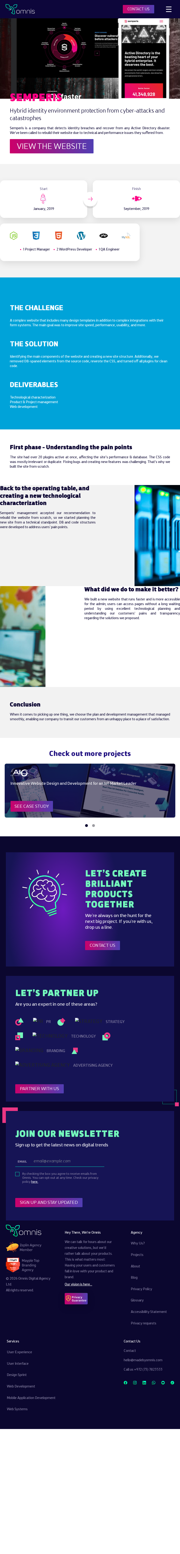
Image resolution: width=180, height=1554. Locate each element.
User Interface (18, 1364)
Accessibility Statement (149, 1312)
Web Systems (17, 1409)
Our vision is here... (78, 1284)
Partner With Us (39, 1088)
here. (34, 1181)
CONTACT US (139, 9)
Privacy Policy (141, 1289)
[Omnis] (20, 9)
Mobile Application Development (31, 1398)
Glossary (137, 1300)
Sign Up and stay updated (49, 1202)
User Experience (19, 1352)
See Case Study (32, 806)
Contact (130, 1351)
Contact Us (102, 945)
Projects (137, 1255)
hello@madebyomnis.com (143, 1360)
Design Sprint (17, 1375)
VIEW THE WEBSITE (52, 146)
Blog (134, 1278)
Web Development (21, 1386)
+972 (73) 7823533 (148, 1370)
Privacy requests (143, 1323)
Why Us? (138, 1243)
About (135, 1266)
